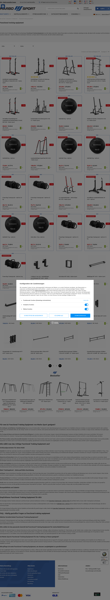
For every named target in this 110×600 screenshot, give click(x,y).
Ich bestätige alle (80, 315)
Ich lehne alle (59, 315)
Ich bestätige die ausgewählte (33, 315)
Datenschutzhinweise (40, 290)
